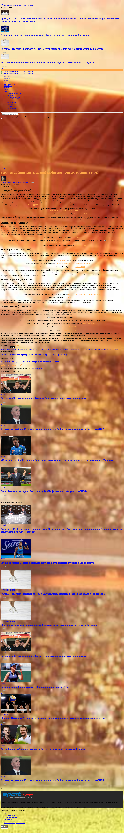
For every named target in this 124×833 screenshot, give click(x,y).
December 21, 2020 (71, 297)
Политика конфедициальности (14, 823)
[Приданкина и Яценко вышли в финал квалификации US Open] (16, 681)
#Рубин (49, 211)
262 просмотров (6, 183)
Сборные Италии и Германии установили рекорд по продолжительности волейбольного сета (53, 718)
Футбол (7, 78)
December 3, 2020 (80, 246)
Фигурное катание (13, 97)
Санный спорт (12, 103)
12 (1, 538)
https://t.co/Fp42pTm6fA (75, 294)
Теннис (7, 88)
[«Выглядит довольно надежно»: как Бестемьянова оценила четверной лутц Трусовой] (5, 59)
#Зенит (71, 264)
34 (1, 435)
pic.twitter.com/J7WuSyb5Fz (92, 294)
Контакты (7, 821)
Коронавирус (11, 95)
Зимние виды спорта (14, 93)
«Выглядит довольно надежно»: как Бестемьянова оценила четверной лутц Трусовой (48, 62)
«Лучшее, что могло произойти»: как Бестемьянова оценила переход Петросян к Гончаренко (52, 49)
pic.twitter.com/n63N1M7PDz (68, 327)
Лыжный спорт (12, 101)
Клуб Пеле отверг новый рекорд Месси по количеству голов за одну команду (34, 355)
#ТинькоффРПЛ (32, 205)
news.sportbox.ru (15, 345)
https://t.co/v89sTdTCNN (90, 324)
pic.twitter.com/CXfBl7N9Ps (90, 264)
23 (1, 466)
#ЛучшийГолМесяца (53, 242)
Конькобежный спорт (14, 99)
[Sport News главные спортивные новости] (17, 799)
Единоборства (9, 84)
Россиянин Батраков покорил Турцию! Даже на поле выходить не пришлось (43, 398)
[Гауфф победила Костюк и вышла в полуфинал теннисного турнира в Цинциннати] (5, 31)
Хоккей (7, 80)
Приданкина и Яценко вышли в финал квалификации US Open (36, 687)
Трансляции (11, 108)
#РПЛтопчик (110, 240)
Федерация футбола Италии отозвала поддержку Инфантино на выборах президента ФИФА (52, 429)
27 (1, 724)
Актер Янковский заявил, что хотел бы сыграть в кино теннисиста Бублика (43, 749)
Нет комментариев (22, 183)
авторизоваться (37, 369)
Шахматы (10, 106)
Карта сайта (8, 819)
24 (1, 600)
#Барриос (77, 264)
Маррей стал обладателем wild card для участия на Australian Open (30, 362)
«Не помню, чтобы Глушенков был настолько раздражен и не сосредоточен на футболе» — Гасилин (57, 460)
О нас (6, 813)
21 (1, 497)
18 (1, 569)
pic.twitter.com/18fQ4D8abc (69, 242)
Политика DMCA (9, 815)
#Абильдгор (56, 211)
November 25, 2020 (80, 214)
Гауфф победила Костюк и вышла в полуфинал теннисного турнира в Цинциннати (46, 35)
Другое (6, 91)
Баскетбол (8, 82)
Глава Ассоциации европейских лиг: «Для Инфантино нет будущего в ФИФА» (44, 491)
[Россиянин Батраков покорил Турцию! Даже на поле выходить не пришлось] (16, 392)
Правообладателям (10, 817)
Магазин (7, 77)
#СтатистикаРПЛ (63, 264)
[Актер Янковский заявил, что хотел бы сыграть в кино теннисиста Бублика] (16, 743)
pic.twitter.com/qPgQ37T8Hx (69, 211)
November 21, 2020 (70, 330)
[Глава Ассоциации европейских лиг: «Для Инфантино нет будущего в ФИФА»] (16, 485)
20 (1, 404)
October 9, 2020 (80, 267)
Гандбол (10, 104)
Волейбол (8, 86)
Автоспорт (8, 90)
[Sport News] (17, 5)
